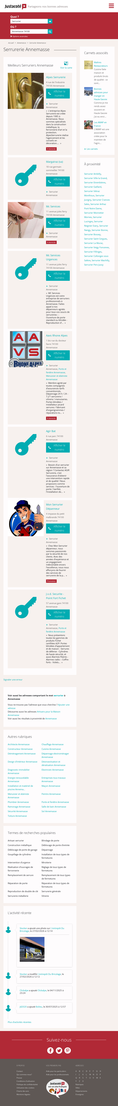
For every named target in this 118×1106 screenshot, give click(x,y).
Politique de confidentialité (27, 1084)
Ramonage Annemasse (19, 806)
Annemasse (21, 43)
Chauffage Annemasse (52, 744)
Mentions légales (23, 1094)
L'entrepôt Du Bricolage (49, 974)
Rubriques (80, 1084)
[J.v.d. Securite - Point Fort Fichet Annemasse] (26, 629)
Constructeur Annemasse (20, 748)
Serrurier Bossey (92, 234)
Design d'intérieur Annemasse (22, 761)
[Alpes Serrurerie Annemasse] (26, 114)
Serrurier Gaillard (92, 186)
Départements (81, 1091)
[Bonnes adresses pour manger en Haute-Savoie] (89, 102)
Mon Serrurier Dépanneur (54, 506)
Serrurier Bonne (99, 230)
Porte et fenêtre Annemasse (55, 802)
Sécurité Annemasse (18, 811)
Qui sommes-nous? (24, 1074)
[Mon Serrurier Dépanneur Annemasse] (26, 543)
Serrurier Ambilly (92, 173)
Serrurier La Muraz (93, 243)
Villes (78, 1088)
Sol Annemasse (49, 811)
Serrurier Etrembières (94, 182)
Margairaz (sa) (54, 161)
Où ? (13, 27)
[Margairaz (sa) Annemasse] (26, 178)
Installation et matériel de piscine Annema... (20, 787)
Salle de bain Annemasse (54, 806)
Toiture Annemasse (17, 815)
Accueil (11, 43)
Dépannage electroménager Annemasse (55, 755)
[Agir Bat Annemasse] (26, 462)
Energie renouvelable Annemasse (18, 779)
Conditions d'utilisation (26, 1081)
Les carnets (92, 148)
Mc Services (53, 206)
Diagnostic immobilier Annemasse (19, 771)
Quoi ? (14, 17)
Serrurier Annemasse (37, 43)
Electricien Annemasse (53, 769)
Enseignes (80, 1094)
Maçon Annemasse (51, 785)
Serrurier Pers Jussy (93, 264)
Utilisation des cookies (25, 1088)
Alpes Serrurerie (55, 77)
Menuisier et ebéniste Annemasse (18, 795)
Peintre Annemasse (51, 793)
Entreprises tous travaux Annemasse (54, 779)
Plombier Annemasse (18, 802)
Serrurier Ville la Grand (95, 178)
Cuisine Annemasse (51, 748)
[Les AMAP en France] (89, 133)
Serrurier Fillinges (93, 251)
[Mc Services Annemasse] (26, 225)
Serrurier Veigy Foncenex (96, 247)
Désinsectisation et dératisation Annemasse (53, 763)
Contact (20, 1071)
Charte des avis (23, 1091)
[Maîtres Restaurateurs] (89, 73)
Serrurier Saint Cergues (95, 238)
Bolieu (39, 1006)
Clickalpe (42, 990)
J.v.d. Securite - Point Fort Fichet (56, 596)
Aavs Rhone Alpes (56, 335)
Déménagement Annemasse (22, 753)
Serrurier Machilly (100, 260)
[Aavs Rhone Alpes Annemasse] (26, 377)
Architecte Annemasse (18, 744)
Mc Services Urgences (53, 257)
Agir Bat (51, 431)
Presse (19, 1078)
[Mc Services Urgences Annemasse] (26, 290)
